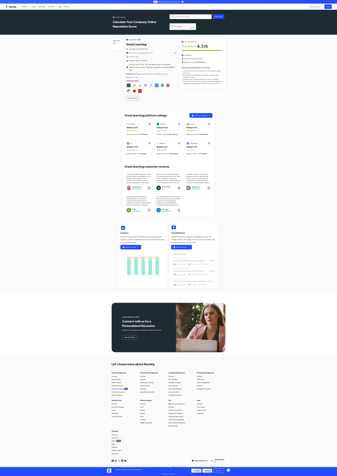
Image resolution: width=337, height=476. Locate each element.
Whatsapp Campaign (174, 382)
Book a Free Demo (315, 6)
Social (141, 407)
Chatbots (199, 385)
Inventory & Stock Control (175, 416)
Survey (114, 410)
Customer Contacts (174, 392)
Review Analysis (116, 382)
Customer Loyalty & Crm (175, 410)
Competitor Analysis (117, 389)
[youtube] (151, 74)
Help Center (115, 453)
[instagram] (132, 77)
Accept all (196, 470)
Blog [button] (60, 6)
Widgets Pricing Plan (146, 422)
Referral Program (116, 450)
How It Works (201, 407)
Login (328, 6)
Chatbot (142, 413)
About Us (114, 434)
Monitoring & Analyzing (146, 382)
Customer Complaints (118, 407)
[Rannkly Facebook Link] (113, 461)
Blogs (113, 444)
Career (113, 441)
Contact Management (203, 382)
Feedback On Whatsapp (175, 413)
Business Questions (117, 385)
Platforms (114, 447)
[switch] (228, 470)
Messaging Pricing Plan (204, 389)
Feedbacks (115, 413)
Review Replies (116, 379)
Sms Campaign (172, 379)
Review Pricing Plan (117, 395)
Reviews (142, 410)
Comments (143, 389)
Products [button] (25, 6)
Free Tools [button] (52, 6)
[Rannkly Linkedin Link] (122, 461)
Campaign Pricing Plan (174, 395)
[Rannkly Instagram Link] (116, 461)
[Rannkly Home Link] (11, 6)
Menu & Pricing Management (176, 422)
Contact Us (115, 438)
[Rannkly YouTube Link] (125, 461)
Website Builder (173, 426)
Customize (219, 470)
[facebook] (163, 74)
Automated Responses (118, 392)
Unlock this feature (131, 247)
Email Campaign (173, 385)
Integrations (200, 413)
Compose (143, 379)
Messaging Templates (174, 389)
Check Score (218, 16)
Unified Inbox (201, 379)
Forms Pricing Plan (117, 416)
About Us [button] (67, 6)
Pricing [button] (34, 6)
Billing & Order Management (176, 404)
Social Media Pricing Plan (147, 392)
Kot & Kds (171, 407)
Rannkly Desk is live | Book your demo (170, 2)
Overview (114, 376)
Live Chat (143, 419)
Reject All (207, 470)
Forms (142, 416)
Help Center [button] (41, 6)
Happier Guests (201, 410)
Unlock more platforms (201, 115)
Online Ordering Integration (176, 419)
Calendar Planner (145, 385)
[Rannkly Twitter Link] (119, 461)
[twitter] (140, 74)
